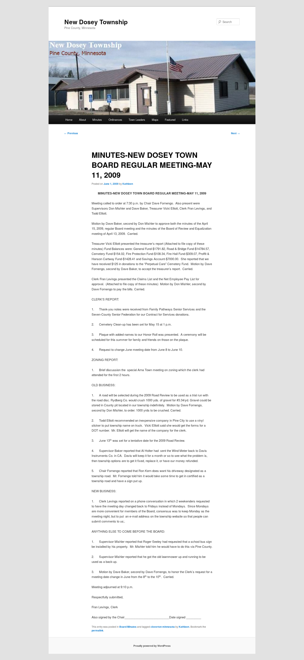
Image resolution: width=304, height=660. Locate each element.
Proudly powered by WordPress (152, 646)
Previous (71, 133)
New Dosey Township (96, 21)
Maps (155, 120)
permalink (97, 630)
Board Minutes (127, 627)
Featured (170, 120)
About (82, 120)
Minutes (97, 120)
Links (185, 120)
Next (235, 133)
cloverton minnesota (163, 627)
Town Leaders (137, 120)
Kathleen (127, 184)
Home (68, 120)
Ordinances (115, 120)
